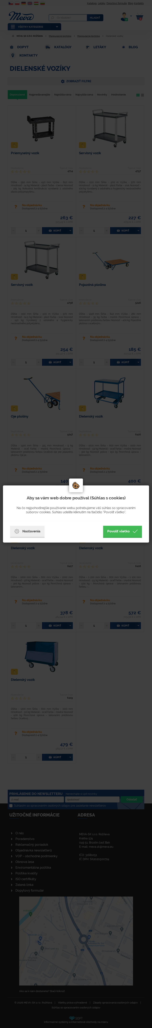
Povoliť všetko (118, 531)
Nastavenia (31, 531)
